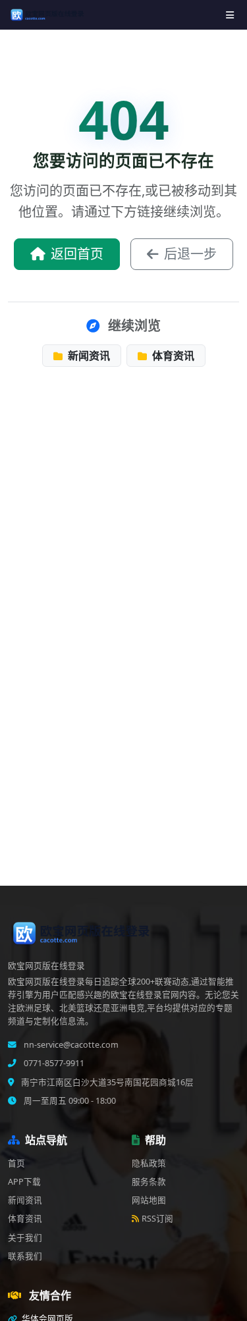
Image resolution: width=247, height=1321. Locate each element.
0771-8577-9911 (53, 1063)
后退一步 (190, 254)
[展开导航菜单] (230, 14)
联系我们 (25, 1256)
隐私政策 (149, 1163)
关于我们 (25, 1237)
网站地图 (149, 1200)
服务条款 (149, 1181)
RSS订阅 (157, 1218)
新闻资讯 (87, 355)
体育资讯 (172, 355)
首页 (16, 1163)
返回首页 (77, 254)
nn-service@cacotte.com (70, 1044)
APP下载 (24, 1181)
